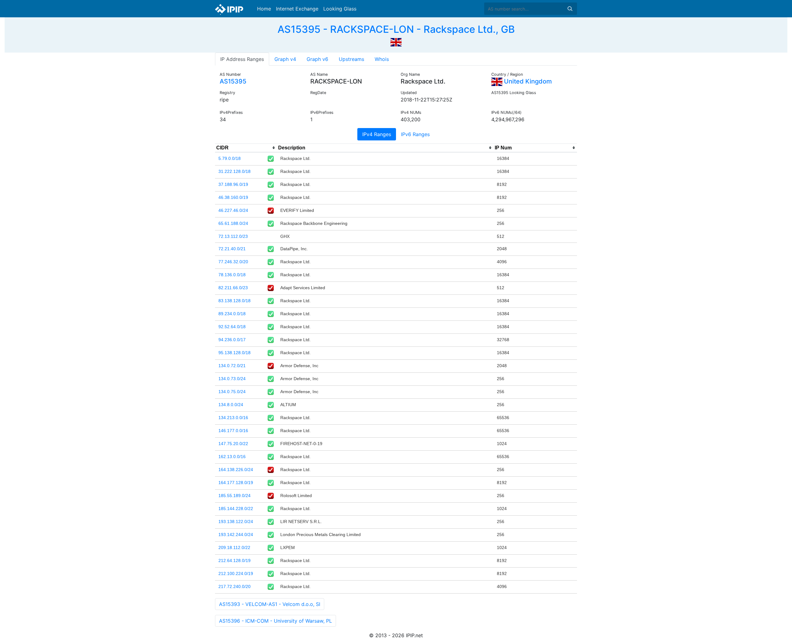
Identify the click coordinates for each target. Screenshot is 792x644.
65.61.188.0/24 (233, 223)
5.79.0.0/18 (229, 158)
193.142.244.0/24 (235, 534)
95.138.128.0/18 (234, 352)
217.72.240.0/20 (234, 586)
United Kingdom (527, 81)
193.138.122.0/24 (235, 521)
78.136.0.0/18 (232, 274)
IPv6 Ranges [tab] (415, 134)
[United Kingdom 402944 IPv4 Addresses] (396, 41)
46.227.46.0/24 (233, 210)
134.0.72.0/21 (232, 365)
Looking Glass (339, 9)
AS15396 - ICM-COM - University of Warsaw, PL (275, 621)
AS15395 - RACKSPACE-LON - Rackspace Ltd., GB (396, 29)
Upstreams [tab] (351, 59)
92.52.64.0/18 (232, 326)
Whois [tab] (382, 59)
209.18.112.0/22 (234, 547)
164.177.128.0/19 (235, 482)
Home (264, 9)
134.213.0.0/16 (233, 417)
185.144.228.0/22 (235, 508)
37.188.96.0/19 (233, 184)
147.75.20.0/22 (233, 443)
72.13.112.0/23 (233, 236)
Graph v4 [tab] (285, 59)
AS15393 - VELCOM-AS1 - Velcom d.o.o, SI (269, 604)
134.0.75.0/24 (232, 391)
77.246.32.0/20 (233, 261)
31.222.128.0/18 (234, 171)
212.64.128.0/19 (234, 560)
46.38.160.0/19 (233, 197)
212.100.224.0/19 (235, 573)
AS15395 (233, 81)
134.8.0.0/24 (230, 404)
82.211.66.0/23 (233, 287)
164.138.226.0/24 (235, 469)
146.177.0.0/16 (233, 430)
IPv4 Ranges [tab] (376, 134)
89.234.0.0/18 (232, 313)
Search (569, 8)
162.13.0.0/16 (232, 456)
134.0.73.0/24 (232, 378)
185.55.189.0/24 (234, 495)
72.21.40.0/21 (232, 248)
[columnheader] (246, 148)
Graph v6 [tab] (317, 59)
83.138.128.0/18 (234, 300)
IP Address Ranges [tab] (242, 59)
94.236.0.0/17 (232, 339)
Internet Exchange (297, 9)
